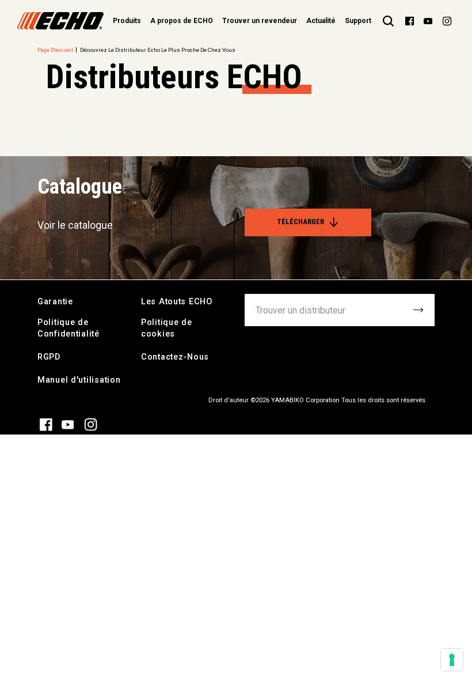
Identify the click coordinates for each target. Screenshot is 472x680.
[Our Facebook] (409, 20)
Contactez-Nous (175, 357)
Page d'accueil (55, 50)
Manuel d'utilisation (78, 380)
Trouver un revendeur (259, 21)
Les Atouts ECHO (176, 302)
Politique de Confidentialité (68, 328)
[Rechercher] (388, 21)
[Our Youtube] (428, 20)
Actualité (321, 21)
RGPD (48, 357)
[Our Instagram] (447, 21)
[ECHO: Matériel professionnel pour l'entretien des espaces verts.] (60, 20)
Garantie (55, 302)
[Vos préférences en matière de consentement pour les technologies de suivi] (452, 660)
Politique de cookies (166, 328)
